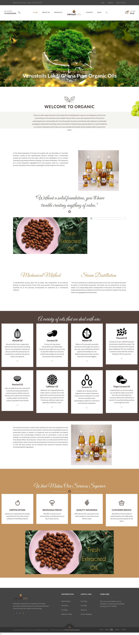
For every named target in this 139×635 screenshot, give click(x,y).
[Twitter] (16, 613)
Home (35, 12)
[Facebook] (13, 613)
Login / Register (121, 2)
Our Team (84, 601)
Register (110, 2)
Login (103, 2)
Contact (89, 12)
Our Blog (64, 610)
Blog (99, 12)
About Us (46, 12)
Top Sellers (65, 605)
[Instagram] (23, 613)
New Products (66, 601)
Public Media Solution (72, 630)
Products (58, 12)
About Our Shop (66, 614)
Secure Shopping (86, 614)
